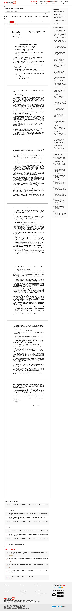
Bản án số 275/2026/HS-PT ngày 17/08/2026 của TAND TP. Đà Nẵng (60, 134)
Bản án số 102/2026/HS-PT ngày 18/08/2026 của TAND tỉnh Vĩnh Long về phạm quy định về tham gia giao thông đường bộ (60, 110)
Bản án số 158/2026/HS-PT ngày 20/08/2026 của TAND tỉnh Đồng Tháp (23, 576)
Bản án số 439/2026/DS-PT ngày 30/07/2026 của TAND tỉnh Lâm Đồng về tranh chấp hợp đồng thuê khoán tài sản (60, 189)
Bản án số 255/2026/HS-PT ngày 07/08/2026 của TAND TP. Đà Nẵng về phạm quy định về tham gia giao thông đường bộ (60, 202)
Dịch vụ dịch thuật (23, 591)
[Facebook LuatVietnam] (52, 588)
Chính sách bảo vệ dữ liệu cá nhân (41, 593)
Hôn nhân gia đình (12, 555)
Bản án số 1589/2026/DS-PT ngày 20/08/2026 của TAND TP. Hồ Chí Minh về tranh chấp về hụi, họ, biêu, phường (60, 65)
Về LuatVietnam (35, 1)
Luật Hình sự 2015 (26, 609)
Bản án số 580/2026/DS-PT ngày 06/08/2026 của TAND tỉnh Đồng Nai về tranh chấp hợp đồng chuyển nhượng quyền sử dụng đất (60, 213)
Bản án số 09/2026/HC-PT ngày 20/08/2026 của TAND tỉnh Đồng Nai (60, 77)
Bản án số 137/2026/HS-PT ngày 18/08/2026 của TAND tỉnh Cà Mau (60, 115)
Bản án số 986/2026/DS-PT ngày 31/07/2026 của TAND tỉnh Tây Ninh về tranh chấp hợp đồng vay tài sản (60, 171)
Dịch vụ (51, 1)
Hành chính (56, 17)
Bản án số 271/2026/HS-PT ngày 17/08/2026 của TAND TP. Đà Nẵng (60, 144)
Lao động (10, 561)
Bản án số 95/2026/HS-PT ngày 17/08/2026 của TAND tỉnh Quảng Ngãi (60, 148)
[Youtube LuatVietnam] (56, 588)
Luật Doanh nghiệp (14, 609)
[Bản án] (10, 2)
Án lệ (41, 3)
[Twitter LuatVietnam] (60, 588)
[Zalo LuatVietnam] (54, 588)
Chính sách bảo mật (38, 591)
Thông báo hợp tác (38, 595)
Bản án (35, 3)
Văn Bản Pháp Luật (7, 609)
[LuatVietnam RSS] (62, 588)
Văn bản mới (54, 3)
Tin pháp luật (63, 3)
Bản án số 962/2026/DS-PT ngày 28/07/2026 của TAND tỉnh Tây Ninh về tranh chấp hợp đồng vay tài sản (60, 177)
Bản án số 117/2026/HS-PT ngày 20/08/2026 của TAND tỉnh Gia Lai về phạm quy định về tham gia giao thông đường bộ (60, 54)
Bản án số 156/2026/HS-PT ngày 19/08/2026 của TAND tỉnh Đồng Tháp (60, 97)
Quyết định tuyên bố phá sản (59, 20)
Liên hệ (6, 591)
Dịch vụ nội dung (23, 593)
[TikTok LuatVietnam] (58, 588)
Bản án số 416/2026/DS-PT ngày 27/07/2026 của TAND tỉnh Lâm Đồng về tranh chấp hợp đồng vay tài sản (60, 195)
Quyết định (47, 3)
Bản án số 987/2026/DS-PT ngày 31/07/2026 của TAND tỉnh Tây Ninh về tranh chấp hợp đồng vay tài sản (60, 165)
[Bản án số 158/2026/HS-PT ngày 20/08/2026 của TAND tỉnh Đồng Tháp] (7, 577)
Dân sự (10, 567)
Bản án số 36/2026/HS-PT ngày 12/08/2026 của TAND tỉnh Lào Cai (60, 207)
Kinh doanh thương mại (58, 16)
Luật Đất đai (21, 609)
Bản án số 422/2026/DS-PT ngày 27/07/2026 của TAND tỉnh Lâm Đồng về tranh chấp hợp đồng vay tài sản (60, 183)
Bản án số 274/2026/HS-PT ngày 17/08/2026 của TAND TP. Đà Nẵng (60, 139)
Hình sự (10, 573)
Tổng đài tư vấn (22, 595)
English (56, 1)
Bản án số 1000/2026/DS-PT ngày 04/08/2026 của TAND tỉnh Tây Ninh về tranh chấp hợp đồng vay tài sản (60, 159)
